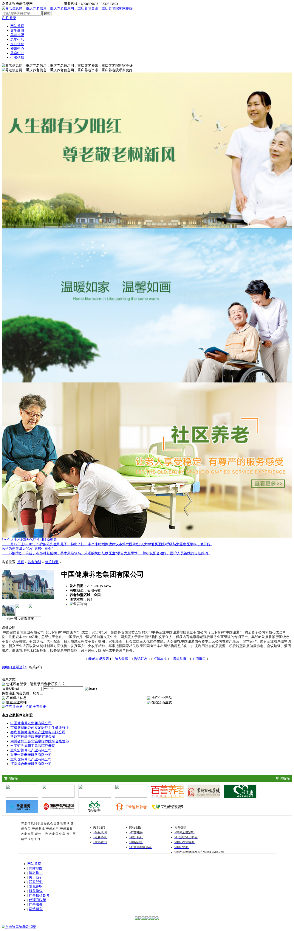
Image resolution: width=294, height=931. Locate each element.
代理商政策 (37, 900)
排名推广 (36, 873)
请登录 (40, 4)
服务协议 (36, 891)
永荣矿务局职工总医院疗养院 (32, 746)
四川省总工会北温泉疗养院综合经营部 (39, 741)
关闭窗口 (199, 659)
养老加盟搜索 (98, 659)
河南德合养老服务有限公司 (31, 764)
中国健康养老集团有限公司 (31, 723)
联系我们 (36, 882)
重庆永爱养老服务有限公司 (31, 755)
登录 (12, 18)
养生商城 (17, 30)
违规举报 (179, 659)
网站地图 (36, 868)
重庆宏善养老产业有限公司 (31, 750)
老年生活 (17, 39)
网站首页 (17, 26)
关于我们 (36, 877)
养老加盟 (17, 35)
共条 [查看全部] (14, 667)
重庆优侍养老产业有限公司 (31, 759)
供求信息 (17, 57)
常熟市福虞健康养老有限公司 (32, 736)
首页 (20, 562)
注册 (5, 18)
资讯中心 (17, 48)
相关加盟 (52, 562)
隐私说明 (36, 886)
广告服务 (36, 904)
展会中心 (17, 53)
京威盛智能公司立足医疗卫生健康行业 (39, 727)
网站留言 (36, 909)
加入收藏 (121, 659)
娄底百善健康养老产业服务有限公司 (37, 732)
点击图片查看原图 (20, 619)
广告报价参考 (39, 895)
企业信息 (17, 44)
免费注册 (55, 4)
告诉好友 (141, 659)
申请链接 (283, 778)
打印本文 (160, 659)
